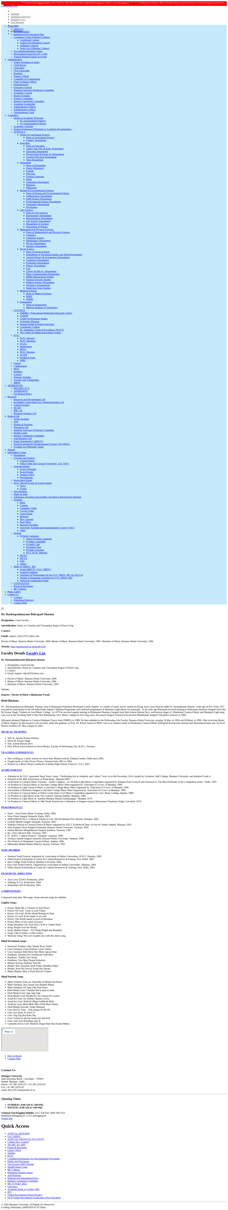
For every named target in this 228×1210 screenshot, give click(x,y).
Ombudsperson (21, 84)
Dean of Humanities (36, 165)
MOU (17, 369)
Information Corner (16, 452)
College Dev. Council (18, 1142)
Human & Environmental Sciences (37, 190)
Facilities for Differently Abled (29, 447)
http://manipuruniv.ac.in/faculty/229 (28, 646)
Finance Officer (21, 76)
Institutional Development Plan (29, 34)
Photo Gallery (14, 591)
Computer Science (35, 238)
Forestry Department (36, 140)
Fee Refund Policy (23, 394)
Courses (18, 374)
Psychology (32, 207)
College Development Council (35, 42)
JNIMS (29, 299)
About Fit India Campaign (39, 539)
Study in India (20, 494)
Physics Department (36, 243)
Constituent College (29, 40)
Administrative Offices (25, 107)
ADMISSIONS (15, 385)
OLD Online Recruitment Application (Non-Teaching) (34, 1197)
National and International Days (23, 1178)
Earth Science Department (39, 199)
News (23, 486)
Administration (14, 59)
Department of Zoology (37, 224)
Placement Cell (21, 427)
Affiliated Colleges (29, 45)
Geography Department (37, 204)
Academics (12, 115)
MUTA (23, 558)
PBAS (23, 349)
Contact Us (12, 594)
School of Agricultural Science (35, 134)
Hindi (29, 179)
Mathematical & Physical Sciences (37, 229)
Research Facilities (29, 525)
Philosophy (31, 187)
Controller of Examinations (27, 79)
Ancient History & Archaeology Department (47, 257)
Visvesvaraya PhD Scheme (20, 1164)
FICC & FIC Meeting (36, 552)
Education (25, 143)
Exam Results (26, 472)
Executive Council (23, 87)
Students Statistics (22, 377)
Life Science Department (38, 221)
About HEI (12, 26)
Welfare (17, 533)
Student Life (13, 416)
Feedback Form (27, 357)
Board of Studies (22, 95)
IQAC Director (27, 338)
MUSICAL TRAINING (14, 732)
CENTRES (19, 310)
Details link (6, 1118)
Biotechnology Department (39, 218)
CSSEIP (24, 316)
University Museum (29, 321)
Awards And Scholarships (26, 380)
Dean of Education (35, 146)
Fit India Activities (35, 550)
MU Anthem (20, 589)
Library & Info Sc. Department (41, 271)
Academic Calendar (23, 126)
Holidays (18, 371)
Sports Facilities (21, 419)
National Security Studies (38, 279)
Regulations (19, 455)
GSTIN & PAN (21, 583)
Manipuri (30, 185)
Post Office (25, 522)
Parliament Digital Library (20, 1172)
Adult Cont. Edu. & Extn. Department (44, 148)
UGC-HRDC (14, 1136)
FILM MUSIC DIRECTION (16, 873)
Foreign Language (35, 176)
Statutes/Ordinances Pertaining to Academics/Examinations (42, 129)
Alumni (11, 449)
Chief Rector (20, 65)
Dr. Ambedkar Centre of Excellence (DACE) (42, 330)
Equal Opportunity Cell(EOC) (28, 441)
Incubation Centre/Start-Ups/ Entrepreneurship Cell (39, 402)
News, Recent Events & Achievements (33, 483)
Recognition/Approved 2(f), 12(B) (30, 54)
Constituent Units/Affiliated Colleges (32, 37)
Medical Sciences (28, 290)
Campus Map (20, 603)
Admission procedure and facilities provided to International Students (47, 497)
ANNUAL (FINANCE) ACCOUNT (25, 1139)
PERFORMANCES (12, 807)
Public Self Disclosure (18, 1161)
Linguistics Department (37, 182)
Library (17, 363)
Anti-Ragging (14, 1175)
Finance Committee (23, 98)
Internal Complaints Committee (29, 101)
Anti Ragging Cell (23, 438)
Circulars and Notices (24, 458)
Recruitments (26, 477)
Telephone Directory (21, 16)
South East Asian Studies (38, 288)
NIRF (23, 360)
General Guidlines (29, 572)
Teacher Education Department (41, 157)
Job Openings (20, 491)
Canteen (24, 505)
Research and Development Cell (29, 399)
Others (23, 564)
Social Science (27, 249)
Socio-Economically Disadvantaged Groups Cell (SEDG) (42, 444)
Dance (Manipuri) (35, 168)
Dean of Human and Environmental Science (47, 193)
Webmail (15, 14)
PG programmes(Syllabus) (33, 121)
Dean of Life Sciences (37, 212)
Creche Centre (27, 511)
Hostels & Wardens (23, 424)
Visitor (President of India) (27, 62)
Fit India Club (33, 544)
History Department (35, 265)
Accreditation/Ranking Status (28, 51)
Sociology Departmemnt (38, 285)
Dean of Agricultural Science (40, 137)
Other (22, 530)
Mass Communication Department (43, 274)
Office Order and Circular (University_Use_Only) (44, 463)
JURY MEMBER (10, 850)
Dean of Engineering (36, 304)
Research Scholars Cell (25, 413)
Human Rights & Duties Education (37, 324)
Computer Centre (28, 508)
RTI (9, 1192)
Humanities (25, 162)
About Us (18, 29)
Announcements (22, 466)
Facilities (18, 499)
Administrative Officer (25, 109)
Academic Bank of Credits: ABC (23, 1189)
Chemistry (31, 235)
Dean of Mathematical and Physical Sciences (48, 232)
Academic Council (23, 93)
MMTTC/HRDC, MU (25, 566)
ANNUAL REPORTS (18, 1133)
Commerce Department (37, 260)
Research (11, 396)
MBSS (17, 382)
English (30, 171)
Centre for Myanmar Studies (34, 318)
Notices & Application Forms (34, 580)
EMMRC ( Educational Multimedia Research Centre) (46, 313)
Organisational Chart (24, 112)
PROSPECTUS (21, 388)
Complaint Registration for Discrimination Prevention (33, 1158)
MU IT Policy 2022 (17, 1183)
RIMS (29, 296)
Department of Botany (37, 226)
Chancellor (19, 68)
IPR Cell (18, 410)
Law (28, 268)
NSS (16, 421)
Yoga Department (34, 160)
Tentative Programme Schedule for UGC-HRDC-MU (46, 578)
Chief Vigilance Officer (25, 82)
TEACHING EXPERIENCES (17, 752)
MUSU (23, 555)
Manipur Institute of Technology (42, 307)
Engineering (26, 302)
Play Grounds (26, 519)
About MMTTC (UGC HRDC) (35, 569)
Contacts (18, 597)
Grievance (12, 1186)
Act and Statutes (22, 31)
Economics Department (37, 263)
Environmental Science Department (43, 201)
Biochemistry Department (38, 215)
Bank (22, 502)
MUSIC (18, 408)
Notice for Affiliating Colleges (34, 48)
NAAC (23, 343)
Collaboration (20, 366)
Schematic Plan (33, 547)
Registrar (18, 73)
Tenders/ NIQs (27, 474)
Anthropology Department (39, 196)
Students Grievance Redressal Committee (34, 90)
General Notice (27, 460)
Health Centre (20, 433)
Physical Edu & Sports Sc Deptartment (45, 154)
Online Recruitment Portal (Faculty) (24, 1195)
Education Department (37, 151)
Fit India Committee (36, 541)
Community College (30, 327)
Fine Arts (30, 173)
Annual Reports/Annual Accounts (30, 56)
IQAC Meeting (27, 352)
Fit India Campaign (29, 536)
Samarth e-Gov (18, 19)
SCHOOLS (19, 132)
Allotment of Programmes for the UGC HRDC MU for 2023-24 (51, 575)
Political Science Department (40, 282)
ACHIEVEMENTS (11, 770)
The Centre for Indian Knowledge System (40, 332)
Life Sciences (26, 210)
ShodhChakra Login (17, 1167)
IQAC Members (28, 341)
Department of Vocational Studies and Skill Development (54, 254)
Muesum (24, 516)
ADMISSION (21, 391)
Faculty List (35, 653)
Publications (26, 346)
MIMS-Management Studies (40, 277)
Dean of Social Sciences (38, 251)
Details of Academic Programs (28, 118)
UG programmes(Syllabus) (33, 123)
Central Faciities (21, 405)
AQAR (23, 355)
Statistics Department (36, 246)
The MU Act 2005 (16, 1144)
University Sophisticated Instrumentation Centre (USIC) (47, 527)
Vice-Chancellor (22, 70)
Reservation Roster (23, 480)
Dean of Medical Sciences (39, 293)
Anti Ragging (17, 22)
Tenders (11, 1153)
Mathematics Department (38, 240)
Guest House (26, 513)
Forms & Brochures (23, 586)
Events (23, 488)
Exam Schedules (28, 469)
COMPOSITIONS (11, 891)
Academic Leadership (24, 104)
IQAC (17, 335)
